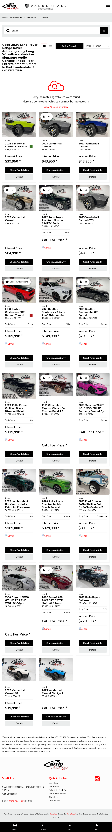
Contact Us (54, 800)
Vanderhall (54, 786)
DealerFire (53, 814)
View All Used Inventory (56, 107)
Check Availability (19, 170)
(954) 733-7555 (17, 800)
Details (19, 176)
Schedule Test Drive (59, 790)
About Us (53, 797)
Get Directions (9, 793)
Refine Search (69, 46)
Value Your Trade (57, 793)
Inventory (53, 783)
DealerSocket (71, 814)
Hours (29, 800)
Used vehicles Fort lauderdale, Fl (24, 17)
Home (5, 17)
